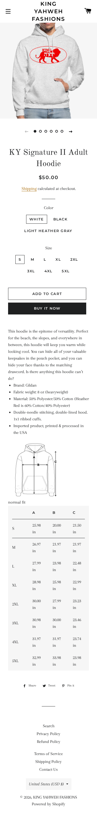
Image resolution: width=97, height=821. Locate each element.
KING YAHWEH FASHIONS (48, 11)
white (36, 219)
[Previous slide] (26, 131)
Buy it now (47, 308)
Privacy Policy (48, 733)
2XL (74, 259)
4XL (48, 271)
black (60, 219)
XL (58, 259)
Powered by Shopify (48, 804)
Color (48, 207)
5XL (66, 271)
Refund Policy (48, 741)
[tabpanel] (48, 70)
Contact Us (48, 769)
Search (48, 725)
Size (48, 248)
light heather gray (48, 231)
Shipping (29, 188)
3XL (31, 271)
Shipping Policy (48, 761)
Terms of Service (48, 753)
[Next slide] (71, 131)
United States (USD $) (46, 784)
